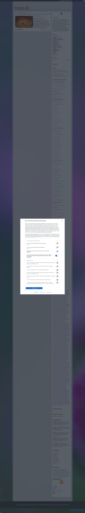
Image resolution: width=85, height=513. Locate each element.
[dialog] (42, 256)
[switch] (56, 243)
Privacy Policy (49, 292)
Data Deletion (35, 292)
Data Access (42, 292)
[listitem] (42, 240)
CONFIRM (34, 288)
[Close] (62, 221)
